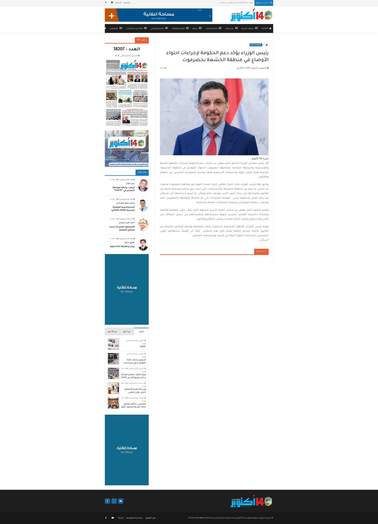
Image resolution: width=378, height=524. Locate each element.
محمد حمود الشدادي (125, 203)
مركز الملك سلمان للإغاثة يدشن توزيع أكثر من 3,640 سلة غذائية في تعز (133, 376)
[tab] (141, 331)
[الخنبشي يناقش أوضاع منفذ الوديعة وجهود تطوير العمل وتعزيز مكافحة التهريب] (113, 403)
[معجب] (106, 3)
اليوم (141, 332)
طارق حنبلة (129, 243)
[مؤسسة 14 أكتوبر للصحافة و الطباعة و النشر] (251, 15)
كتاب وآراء (142, 172)
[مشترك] (112, 3)
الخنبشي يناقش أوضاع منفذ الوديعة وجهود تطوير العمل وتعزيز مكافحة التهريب (133, 406)
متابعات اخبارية (256, 45)
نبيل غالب (130, 184)
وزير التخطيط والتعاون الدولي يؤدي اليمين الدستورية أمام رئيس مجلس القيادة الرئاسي (135, 391)
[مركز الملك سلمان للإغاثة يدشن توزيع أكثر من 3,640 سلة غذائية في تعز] (113, 373)
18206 (143, 347)
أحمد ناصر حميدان (127, 223)
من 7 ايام (127, 332)
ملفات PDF (141, 40)
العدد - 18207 (126, 49)
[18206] (113, 344)
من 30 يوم (112, 332)
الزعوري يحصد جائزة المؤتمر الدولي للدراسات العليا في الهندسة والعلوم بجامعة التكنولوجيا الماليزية (134, 362)
